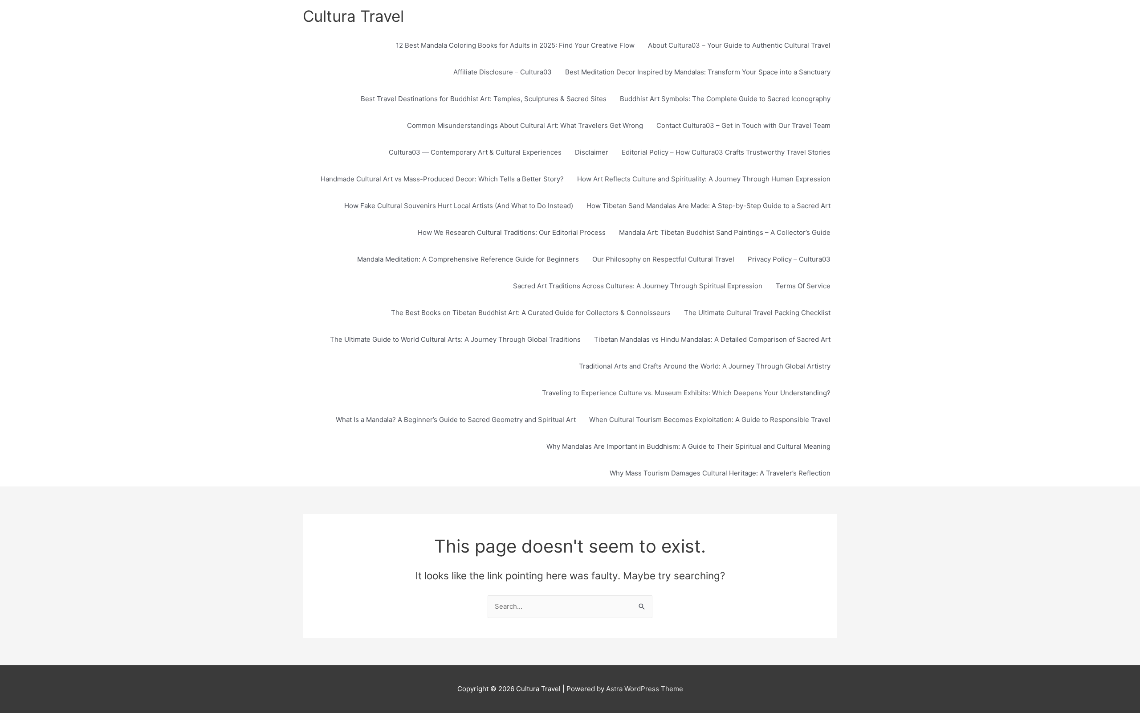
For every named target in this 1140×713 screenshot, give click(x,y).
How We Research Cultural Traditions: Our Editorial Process (512, 232)
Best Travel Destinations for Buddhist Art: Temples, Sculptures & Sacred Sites (484, 98)
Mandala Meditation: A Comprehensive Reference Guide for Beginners (468, 259)
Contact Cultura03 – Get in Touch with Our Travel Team (743, 125)
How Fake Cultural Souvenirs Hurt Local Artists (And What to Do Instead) (458, 205)
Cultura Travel (353, 16)
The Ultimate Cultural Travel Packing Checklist (757, 312)
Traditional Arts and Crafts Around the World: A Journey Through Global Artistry (705, 366)
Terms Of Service (803, 286)
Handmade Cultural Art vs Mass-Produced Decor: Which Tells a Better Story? (442, 179)
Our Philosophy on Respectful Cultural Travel (663, 259)
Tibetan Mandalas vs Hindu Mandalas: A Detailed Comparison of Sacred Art (712, 339)
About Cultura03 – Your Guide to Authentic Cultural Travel (739, 45)
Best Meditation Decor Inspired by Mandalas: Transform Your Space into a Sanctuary (698, 72)
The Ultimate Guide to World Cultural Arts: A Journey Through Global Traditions (455, 339)
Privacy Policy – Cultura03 (789, 259)
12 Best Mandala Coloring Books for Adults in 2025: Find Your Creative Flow (515, 45)
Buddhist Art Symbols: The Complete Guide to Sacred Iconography (725, 98)
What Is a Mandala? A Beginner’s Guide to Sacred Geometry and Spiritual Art (456, 419)
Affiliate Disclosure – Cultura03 (502, 72)
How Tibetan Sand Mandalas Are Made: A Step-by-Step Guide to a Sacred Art (708, 205)
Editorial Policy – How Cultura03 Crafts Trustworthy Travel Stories (726, 152)
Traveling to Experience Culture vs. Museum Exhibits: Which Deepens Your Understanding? (686, 393)
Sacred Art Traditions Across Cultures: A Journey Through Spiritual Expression (637, 286)
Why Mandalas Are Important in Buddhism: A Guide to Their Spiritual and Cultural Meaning (688, 446)
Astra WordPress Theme (644, 688)
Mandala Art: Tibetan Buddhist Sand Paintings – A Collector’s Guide (725, 232)
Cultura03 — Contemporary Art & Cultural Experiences (475, 152)
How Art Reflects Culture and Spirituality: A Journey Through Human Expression (704, 179)
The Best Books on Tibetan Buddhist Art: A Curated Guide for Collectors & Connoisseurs (531, 312)
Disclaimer (591, 152)
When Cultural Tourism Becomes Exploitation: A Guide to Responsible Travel (710, 419)
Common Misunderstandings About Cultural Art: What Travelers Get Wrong (525, 125)
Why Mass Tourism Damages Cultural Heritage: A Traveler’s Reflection (720, 473)
